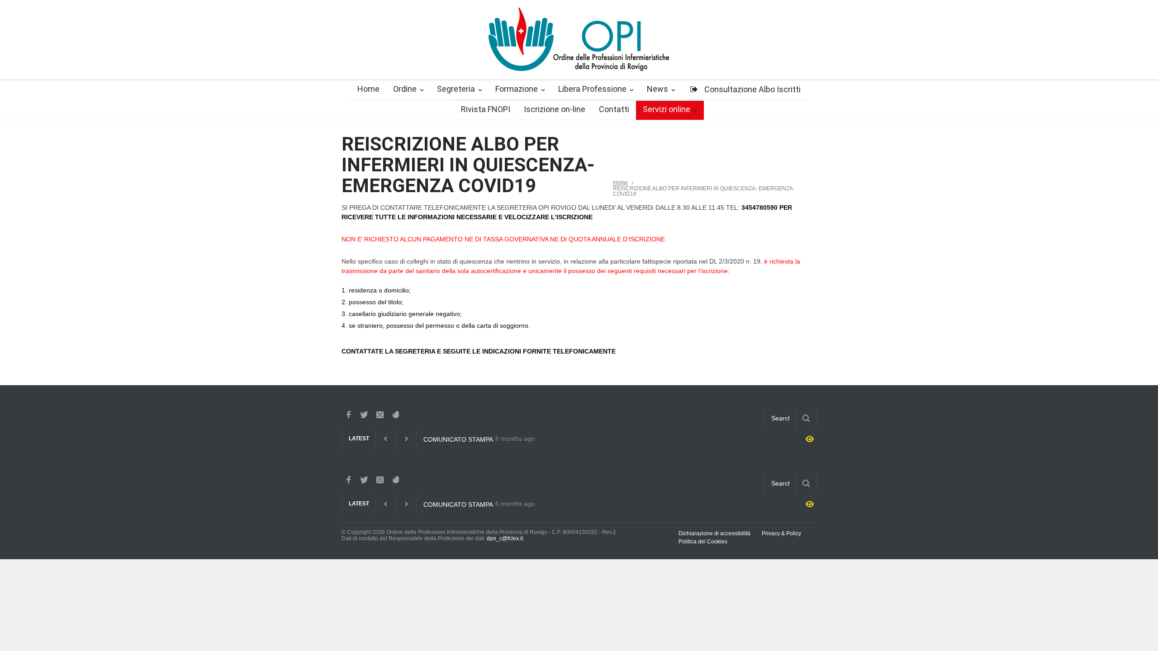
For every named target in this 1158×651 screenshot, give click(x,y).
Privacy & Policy (781, 533)
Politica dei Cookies (703, 541)
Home (620, 182)
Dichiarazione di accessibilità (714, 533)
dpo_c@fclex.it (505, 538)
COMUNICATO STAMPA (458, 439)
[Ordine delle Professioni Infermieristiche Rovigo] (579, 56)
